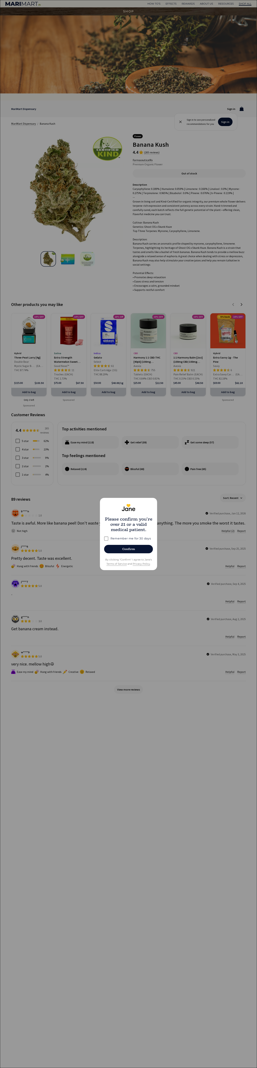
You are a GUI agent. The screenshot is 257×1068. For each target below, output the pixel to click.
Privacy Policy (141, 563)
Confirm (128, 549)
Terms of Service (116, 563)
